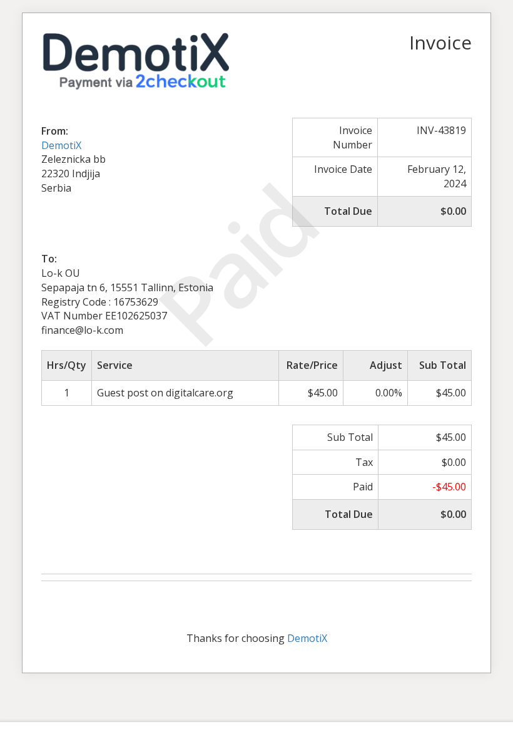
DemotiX (61, 145)
